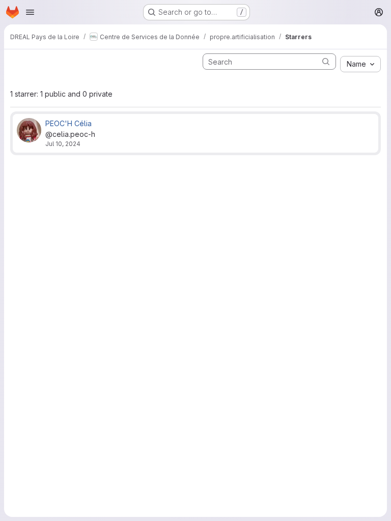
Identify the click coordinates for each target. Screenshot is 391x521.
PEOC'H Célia (68, 123)
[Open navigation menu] (30, 12)
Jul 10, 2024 (62, 144)
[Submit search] (326, 61)
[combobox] (360, 64)
